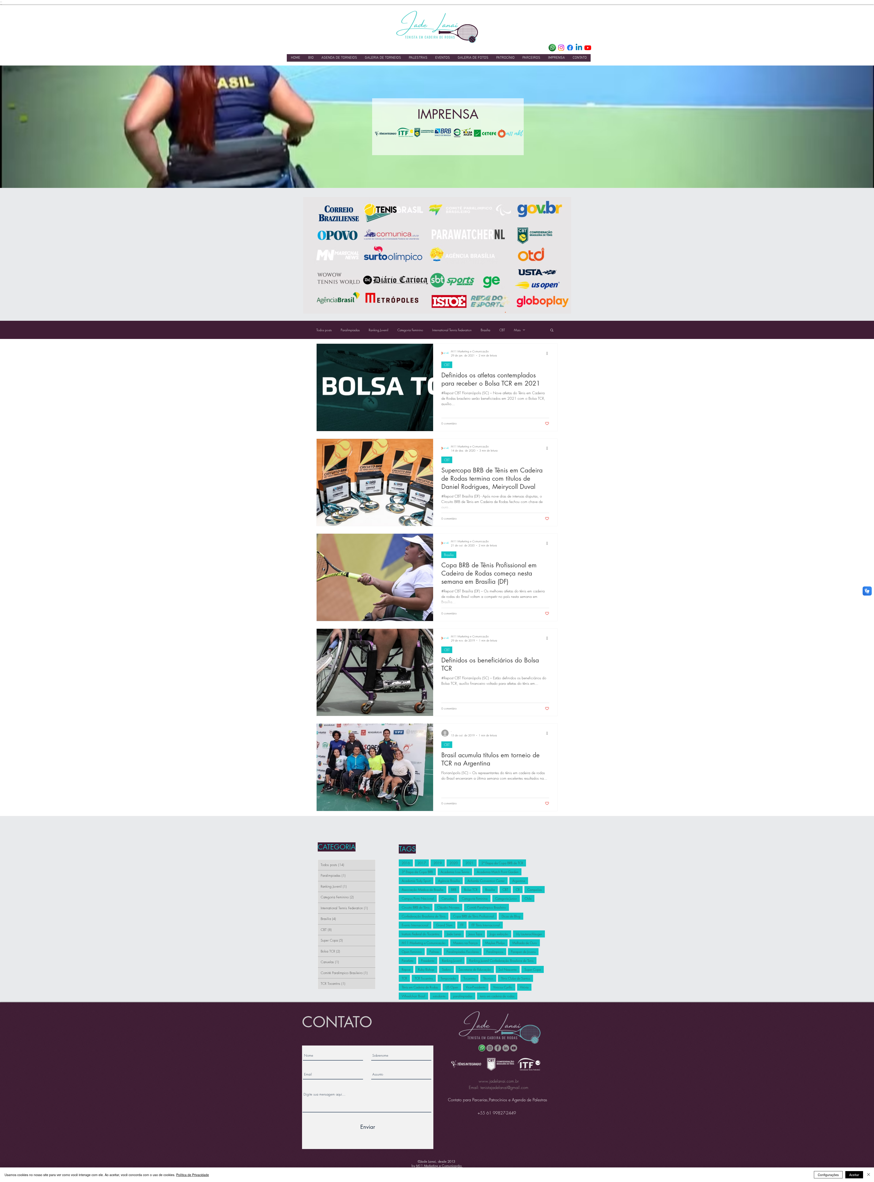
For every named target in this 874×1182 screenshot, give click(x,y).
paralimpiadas (462, 996)
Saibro (446, 969)
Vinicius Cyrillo (502, 987)
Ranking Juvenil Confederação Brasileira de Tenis (501, 960)
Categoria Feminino (410, 330)
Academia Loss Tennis (455, 872)
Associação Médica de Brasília (422, 889)
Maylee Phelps (495, 943)
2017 (422, 863)
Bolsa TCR (471, 889)
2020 (454, 863)
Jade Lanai (454, 934)
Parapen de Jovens (523, 952)
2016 (406, 863)
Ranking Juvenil (378, 330)
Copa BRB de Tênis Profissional (473, 916)
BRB (453, 889)
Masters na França (465, 943)
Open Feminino (412, 952)
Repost (406, 969)
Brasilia (490, 889)
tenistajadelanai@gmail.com (504, 1087)
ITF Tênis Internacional (485, 925)
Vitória (524, 987)
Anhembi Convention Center (486, 881)
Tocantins (469, 978)
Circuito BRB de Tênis (415, 907)
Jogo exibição (499, 934)
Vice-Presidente (475, 987)
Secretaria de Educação (475, 969)
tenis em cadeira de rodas (497, 996)
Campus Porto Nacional (418, 898)
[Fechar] (868, 1174)
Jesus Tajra (475, 934)
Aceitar (854, 1174)
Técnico (488, 978)
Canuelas (448, 898)
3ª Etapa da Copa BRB (417, 872)
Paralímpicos (494, 952)
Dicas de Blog (511, 916)
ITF (462, 925)
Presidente (427, 960)
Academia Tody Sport (416, 881)
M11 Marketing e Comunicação (423, 943)
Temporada (448, 978)
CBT (502, 330)
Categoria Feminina (475, 898)
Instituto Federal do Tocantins (420, 934)
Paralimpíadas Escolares (463, 952)
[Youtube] (588, 48)
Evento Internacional (415, 925)
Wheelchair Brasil (413, 996)
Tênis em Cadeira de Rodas (420, 987)
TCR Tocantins (424, 978)
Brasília (485, 330)
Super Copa (532, 969)
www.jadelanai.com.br (499, 1081)
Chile (528, 898)
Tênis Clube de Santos (515, 978)
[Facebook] (570, 48)
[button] (552, 330)
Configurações (828, 1174)
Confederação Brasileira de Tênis (423, 916)
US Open (452, 987)
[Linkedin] (579, 48)
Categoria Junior (506, 898)
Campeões (534, 889)
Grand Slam (444, 925)
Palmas (434, 952)
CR (518, 889)
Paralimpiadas (350, 330)
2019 (438, 863)
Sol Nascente (508, 969)
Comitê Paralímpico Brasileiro (486, 907)
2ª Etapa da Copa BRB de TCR (502, 863)
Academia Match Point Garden (497, 872)
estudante (439, 996)
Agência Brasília (449, 881)
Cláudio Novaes (448, 907)
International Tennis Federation (452, 330)
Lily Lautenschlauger (529, 934)
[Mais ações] (548, 353)
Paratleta (407, 960)
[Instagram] (561, 48)
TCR (404, 978)
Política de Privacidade (192, 1174)
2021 (469, 863)
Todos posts (324, 330)
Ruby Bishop (426, 969)
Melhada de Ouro (524, 943)
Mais (517, 330)
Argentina (518, 881)
